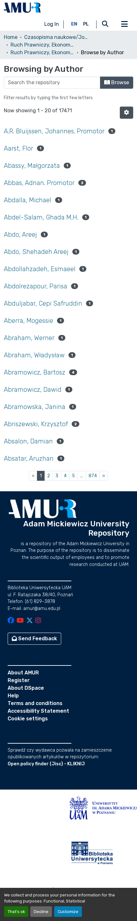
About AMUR (23, 673)
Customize (68, 911)
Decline (41, 911)
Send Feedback (37, 638)
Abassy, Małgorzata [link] (32, 165)
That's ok (16, 911)
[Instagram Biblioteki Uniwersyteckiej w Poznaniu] (38, 621)
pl (86, 24)
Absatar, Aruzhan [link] (29, 458)
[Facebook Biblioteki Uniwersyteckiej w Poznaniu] (11, 621)
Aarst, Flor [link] (18, 148)
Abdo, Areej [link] (20, 234)
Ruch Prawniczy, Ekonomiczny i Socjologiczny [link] (42, 45)
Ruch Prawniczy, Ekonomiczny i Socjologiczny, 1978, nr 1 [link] (42, 52)
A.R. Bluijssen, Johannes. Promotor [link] (54, 131)
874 (93, 476)
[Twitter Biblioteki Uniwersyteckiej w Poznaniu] (29, 621)
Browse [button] (119, 82)
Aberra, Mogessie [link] (28, 320)
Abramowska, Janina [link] (34, 407)
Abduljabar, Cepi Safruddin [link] (43, 303)
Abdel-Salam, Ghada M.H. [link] (41, 217)
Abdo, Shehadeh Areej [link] (36, 252)
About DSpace (26, 688)
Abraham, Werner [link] (29, 338)
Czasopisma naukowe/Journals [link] (56, 37)
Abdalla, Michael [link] (27, 200)
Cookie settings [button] (28, 719)
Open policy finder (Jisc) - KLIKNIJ (46, 764)
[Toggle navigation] (124, 24)
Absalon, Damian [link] (28, 441)
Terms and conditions (35, 703)
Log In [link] (51, 24)
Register (19, 680)
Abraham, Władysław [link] (34, 355)
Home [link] (11, 37)
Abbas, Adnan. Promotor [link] (39, 183)
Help (13, 696)
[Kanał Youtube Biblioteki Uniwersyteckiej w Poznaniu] (20, 621)
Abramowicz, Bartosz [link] (34, 372)
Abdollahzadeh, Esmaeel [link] (40, 269)
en (74, 24)
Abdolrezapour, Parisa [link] (35, 286)
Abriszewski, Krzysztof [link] (36, 424)
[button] (22, 8)
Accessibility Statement (38, 711)
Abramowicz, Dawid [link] (32, 389)
